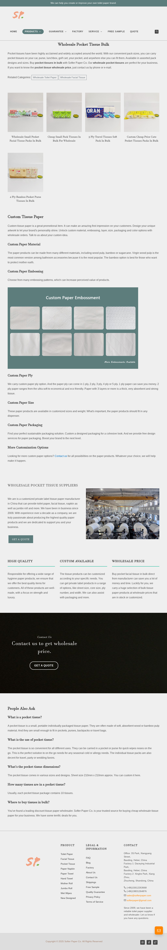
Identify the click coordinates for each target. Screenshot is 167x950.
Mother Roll (67, 883)
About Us (90, 872)
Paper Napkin (68, 868)
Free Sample (92, 887)
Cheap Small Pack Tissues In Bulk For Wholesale (64, 139)
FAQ (88, 857)
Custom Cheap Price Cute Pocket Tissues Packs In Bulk (141, 139)
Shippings (91, 882)
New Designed (68, 898)
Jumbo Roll (66, 888)
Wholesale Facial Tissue (72, 77)
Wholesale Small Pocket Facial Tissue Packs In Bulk (25, 139)
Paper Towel (67, 873)
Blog (88, 862)
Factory (90, 867)
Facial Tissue (67, 859)
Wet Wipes (66, 893)
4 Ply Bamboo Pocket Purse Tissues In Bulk (25, 199)
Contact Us (91, 877)
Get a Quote (21, 539)
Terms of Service (94, 901)
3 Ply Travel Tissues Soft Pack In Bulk (103, 139)
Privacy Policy (93, 897)
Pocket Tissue (68, 864)
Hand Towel (67, 878)
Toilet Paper (67, 854)
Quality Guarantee (95, 892)
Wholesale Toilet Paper (45, 77)
